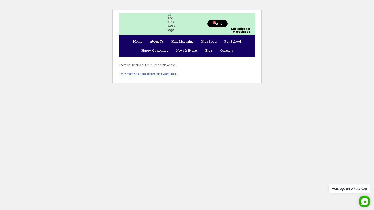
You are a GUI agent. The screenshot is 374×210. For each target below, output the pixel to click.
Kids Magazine (182, 41)
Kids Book (209, 41)
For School (232, 41)
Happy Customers (154, 50)
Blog (208, 50)
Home (137, 41)
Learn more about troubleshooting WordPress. (148, 73)
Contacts (226, 50)
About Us (157, 41)
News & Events (187, 50)
